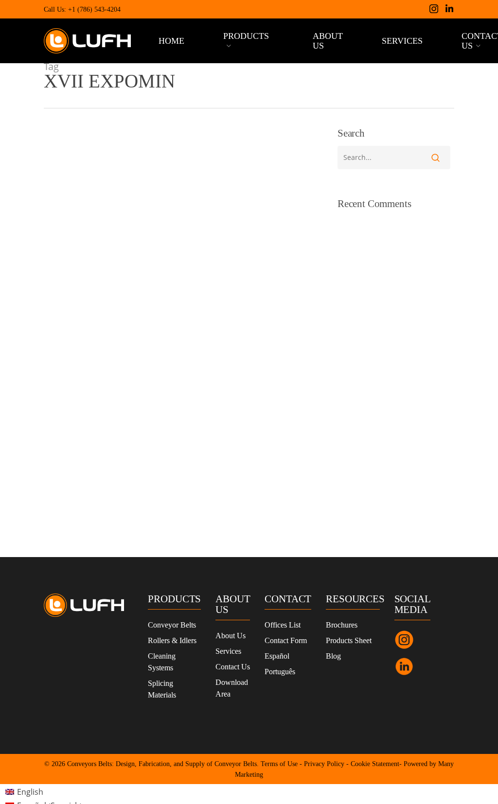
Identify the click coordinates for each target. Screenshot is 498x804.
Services (228, 651)
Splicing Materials (162, 689)
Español (277, 656)
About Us (230, 635)
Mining (69, 499)
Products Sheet (349, 640)
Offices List (283, 625)
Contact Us (232, 667)
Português (280, 671)
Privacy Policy (324, 764)
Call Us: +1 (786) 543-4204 (82, 9)
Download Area (231, 688)
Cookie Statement (375, 764)
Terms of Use (279, 764)
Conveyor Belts (172, 625)
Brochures (341, 625)
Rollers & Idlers (172, 640)
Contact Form (286, 640)
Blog (333, 656)
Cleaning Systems (162, 662)
